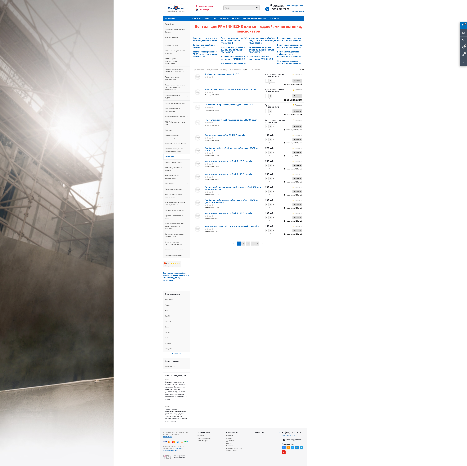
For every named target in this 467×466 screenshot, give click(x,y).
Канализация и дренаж (173, 189)
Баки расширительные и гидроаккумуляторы (174, 150)
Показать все (176, 354)
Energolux (168, 349)
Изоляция (168, 130)
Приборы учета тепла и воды (174, 217)
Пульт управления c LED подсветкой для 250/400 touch (231, 120)
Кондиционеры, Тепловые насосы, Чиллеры (175, 203)
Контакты (274, 18)
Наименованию (235, 69)
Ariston (167, 305)
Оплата (229, 438)
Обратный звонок (298, 11)
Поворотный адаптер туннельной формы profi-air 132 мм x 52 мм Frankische (233, 188)
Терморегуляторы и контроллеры (172, 110)
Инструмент (169, 183)
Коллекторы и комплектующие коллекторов (171, 61)
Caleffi (167, 316)
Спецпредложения (204, 438)
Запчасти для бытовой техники (173, 169)
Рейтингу (223, 69)
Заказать (297, 80)
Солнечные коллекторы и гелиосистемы (174, 235)
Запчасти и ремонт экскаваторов (172, 177)
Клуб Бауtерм (204, 10)
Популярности (212, 69)
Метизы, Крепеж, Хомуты (174, 210)
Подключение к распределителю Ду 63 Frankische (229, 105)
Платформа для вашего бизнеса (179, 456)
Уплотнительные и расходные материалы (173, 243)
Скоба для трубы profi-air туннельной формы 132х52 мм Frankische (232, 149)
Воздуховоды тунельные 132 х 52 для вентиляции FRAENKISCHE (233, 49)
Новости (229, 435)
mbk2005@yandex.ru (295, 5)
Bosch (167, 310)
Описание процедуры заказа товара (234, 449)
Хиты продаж (170, 366)
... (252, 243)
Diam (167, 327)
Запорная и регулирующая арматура (175, 52)
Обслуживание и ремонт (254, 18)
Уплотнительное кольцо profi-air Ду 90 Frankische (228, 213)
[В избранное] (197, 82)
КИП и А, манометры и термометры (173, 196)
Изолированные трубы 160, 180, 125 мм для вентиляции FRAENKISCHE (262, 40)
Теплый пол (169, 24)
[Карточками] (300, 69)
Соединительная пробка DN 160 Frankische (225, 135)
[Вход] (463, 62)
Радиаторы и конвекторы (175, 103)
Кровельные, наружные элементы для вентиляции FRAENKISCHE (261, 49)
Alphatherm (169, 299)
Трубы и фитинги (171, 45)
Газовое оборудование (173, 255)
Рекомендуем (204, 432)
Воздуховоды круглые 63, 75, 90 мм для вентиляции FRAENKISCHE (205, 54)
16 (257, 243)
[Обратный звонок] (463, 40)
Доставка (230, 441)
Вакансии (259, 432)
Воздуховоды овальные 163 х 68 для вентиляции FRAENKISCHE (234, 40)
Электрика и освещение (174, 250)
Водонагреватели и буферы (172, 96)
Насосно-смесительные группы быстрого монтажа (175, 70)
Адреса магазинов (206, 6)
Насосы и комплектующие (175, 116)
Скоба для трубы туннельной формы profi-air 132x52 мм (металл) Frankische (232, 201)
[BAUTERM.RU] (176, 8)
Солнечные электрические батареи (175, 31)
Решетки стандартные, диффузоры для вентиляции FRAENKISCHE (289, 54)
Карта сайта (167, 437)
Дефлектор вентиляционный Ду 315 (222, 74)
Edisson (168, 343)
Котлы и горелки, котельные (171, 39)
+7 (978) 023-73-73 (279, 9)
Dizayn (167, 332)
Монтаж (236, 18)
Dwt (166, 338)
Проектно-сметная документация (172, 78)
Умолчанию (255, 69)
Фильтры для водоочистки (175, 143)
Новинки (201, 435)
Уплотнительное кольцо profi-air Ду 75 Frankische (228, 174)
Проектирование (221, 18)
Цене (245, 69)
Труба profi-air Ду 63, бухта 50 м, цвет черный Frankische (232, 226)
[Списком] (303, 69)
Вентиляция (169, 157)
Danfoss (168, 321)
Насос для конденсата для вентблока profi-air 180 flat (231, 89)
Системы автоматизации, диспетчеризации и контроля (174, 226)
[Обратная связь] (463, 33)
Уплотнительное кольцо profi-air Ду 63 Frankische (228, 161)
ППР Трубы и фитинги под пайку (175, 123)
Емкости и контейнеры (173, 162)
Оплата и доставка (200, 18)
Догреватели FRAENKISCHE (234, 63)
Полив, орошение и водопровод (172, 137)
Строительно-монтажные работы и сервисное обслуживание (175, 87)
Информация (232, 432)
